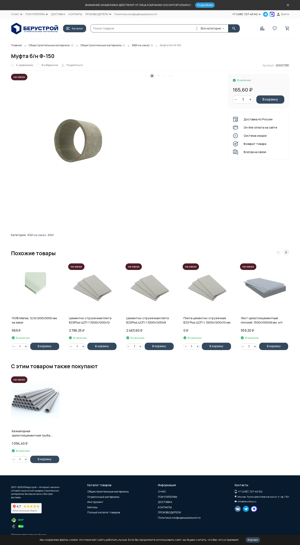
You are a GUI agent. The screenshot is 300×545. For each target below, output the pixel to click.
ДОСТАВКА (58, 14)
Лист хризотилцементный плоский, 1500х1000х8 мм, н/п (261, 320)
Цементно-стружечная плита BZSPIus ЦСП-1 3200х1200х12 (90, 320)
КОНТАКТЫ (75, 14)
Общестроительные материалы (49, 45)
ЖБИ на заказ (141, 45)
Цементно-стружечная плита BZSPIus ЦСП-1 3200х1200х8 (147, 320)
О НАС (162, 491)
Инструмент (95, 502)
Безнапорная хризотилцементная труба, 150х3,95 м (31, 433)
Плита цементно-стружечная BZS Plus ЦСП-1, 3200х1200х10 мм (206, 320)
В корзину (270, 99)
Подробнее (205, 5)
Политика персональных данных (28, 534)
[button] (278, 252)
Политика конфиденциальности (135, 14)
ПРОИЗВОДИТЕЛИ (169, 512)
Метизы (92, 507)
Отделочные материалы (103, 497)
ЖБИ (50, 235)
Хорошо (253, 540)
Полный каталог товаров (103, 512)
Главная (16, 45)
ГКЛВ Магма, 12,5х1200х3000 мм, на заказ (35, 320)
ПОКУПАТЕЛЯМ (167, 497)
